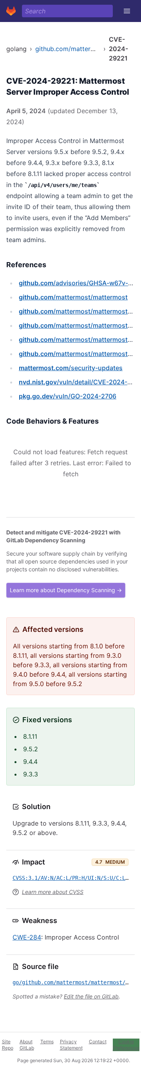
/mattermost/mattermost (73, 297)
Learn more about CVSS (52, 891)
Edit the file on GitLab (91, 996)
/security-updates (71, 368)
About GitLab (27, 1045)
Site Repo (7, 1045)
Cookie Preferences (126, 1045)
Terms (47, 1041)
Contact (98, 1041)
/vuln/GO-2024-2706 (67, 396)
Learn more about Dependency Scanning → (66, 590)
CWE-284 (27, 937)
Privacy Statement (71, 1045)
